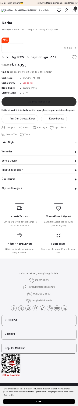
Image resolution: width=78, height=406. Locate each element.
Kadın (7, 23)
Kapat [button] (39, 401)
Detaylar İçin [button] (9, 395)
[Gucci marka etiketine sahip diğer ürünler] (13, 48)
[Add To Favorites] (74, 57)
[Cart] (74, 10)
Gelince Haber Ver (39, 101)
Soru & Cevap (9, 161)
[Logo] (25, 10)
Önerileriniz (8, 179)
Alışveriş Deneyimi (12, 188)
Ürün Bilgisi (8, 143)
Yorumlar (7, 152)
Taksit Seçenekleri (12, 170)
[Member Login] (66, 10)
